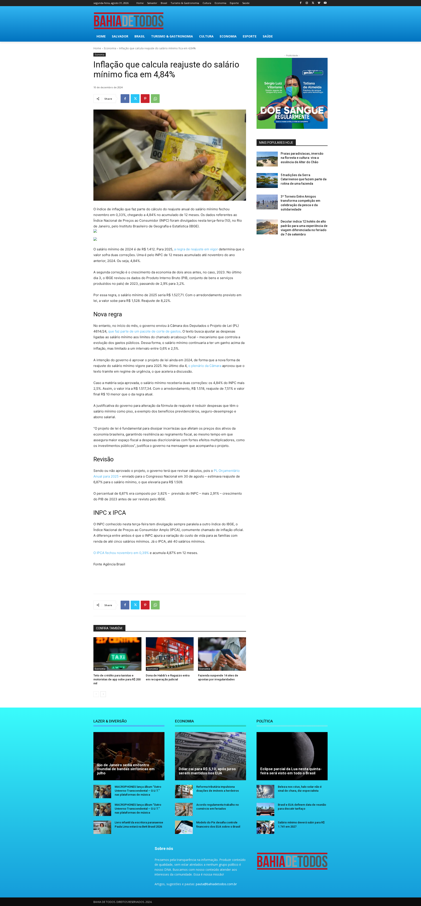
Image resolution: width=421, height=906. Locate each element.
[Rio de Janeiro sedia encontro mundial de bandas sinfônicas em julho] (128, 756)
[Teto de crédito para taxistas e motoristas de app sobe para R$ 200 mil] (117, 654)
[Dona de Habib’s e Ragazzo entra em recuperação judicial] (170, 654)
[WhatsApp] (155, 98)
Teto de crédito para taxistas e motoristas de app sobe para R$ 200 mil (117, 679)
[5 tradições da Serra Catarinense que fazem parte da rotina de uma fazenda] (267, 180)
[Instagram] (306, 3)
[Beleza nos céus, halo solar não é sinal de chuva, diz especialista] (265, 791)
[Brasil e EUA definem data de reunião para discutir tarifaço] (265, 809)
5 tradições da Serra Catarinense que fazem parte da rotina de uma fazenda (303, 179)
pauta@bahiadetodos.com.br (216, 884)
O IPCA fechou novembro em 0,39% (121, 553)
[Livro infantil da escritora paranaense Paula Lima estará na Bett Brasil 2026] (102, 827)
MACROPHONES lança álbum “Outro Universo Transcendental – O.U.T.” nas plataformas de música (138, 790)
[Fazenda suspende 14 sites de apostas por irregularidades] (222, 654)
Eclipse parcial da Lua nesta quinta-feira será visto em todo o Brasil (291, 771)
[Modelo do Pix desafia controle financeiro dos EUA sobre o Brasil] (184, 827)
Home (97, 48)
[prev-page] (96, 694)
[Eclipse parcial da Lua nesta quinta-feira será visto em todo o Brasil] (292, 756)
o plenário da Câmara (204, 366)
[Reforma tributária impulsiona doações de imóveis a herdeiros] (184, 791)
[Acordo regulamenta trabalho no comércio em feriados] (184, 809)
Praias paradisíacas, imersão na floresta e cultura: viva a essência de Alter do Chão (302, 158)
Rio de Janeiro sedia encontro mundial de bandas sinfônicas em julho (126, 769)
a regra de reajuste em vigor (196, 249)
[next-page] (103, 694)
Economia (110, 48)
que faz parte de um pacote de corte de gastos (144, 331)
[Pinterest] (145, 98)
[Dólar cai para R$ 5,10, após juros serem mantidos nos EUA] (210, 756)
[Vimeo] (318, 3)
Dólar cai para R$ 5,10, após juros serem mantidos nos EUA (207, 771)
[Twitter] (313, 3)
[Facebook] (300, 3)
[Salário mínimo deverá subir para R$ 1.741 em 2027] (265, 827)
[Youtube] (325, 3)
